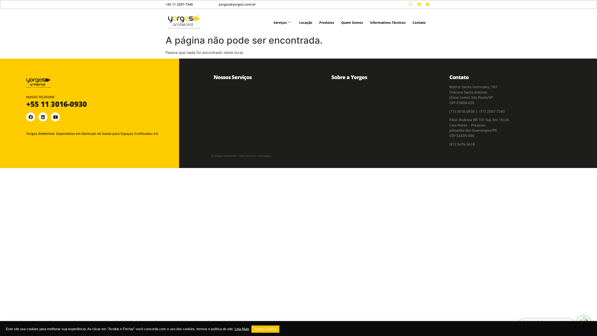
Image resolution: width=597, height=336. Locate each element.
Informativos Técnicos (388, 22)
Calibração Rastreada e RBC (238, 136)
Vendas (220, 111)
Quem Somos (352, 22)
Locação (305, 22)
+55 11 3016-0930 (56, 104)
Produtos (326, 22)
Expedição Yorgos (229, 144)
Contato (419, 22)
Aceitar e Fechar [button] (265, 329)
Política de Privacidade (351, 111)
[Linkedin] (419, 4)
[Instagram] (410, 4)
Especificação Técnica (233, 102)
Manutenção (225, 128)
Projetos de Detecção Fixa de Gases (245, 86)
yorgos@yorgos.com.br (237, 4)
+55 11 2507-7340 (179, 4)
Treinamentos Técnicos (234, 94)
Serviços (280, 22)
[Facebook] (427, 4)
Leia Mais (242, 329)
